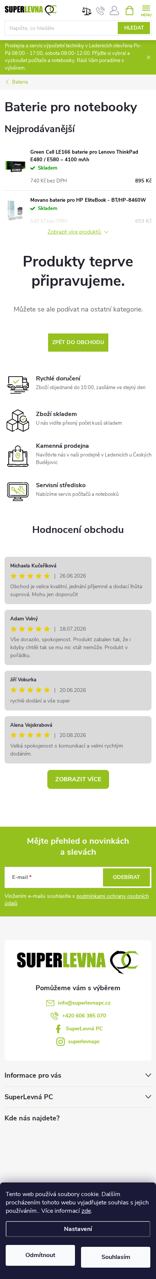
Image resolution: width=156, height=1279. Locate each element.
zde (86, 1211)
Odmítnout (40, 1255)
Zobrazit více (78, 779)
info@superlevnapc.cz (84, 1002)
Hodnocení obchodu (78, 529)
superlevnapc (84, 1041)
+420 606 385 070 (84, 1015)
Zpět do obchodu (78, 342)
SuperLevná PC (84, 1028)
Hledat (134, 28)
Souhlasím (115, 1257)
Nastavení (78, 1229)
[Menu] (146, 10)
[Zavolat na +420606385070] (100, 11)
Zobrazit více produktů (75, 232)
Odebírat (126, 877)
